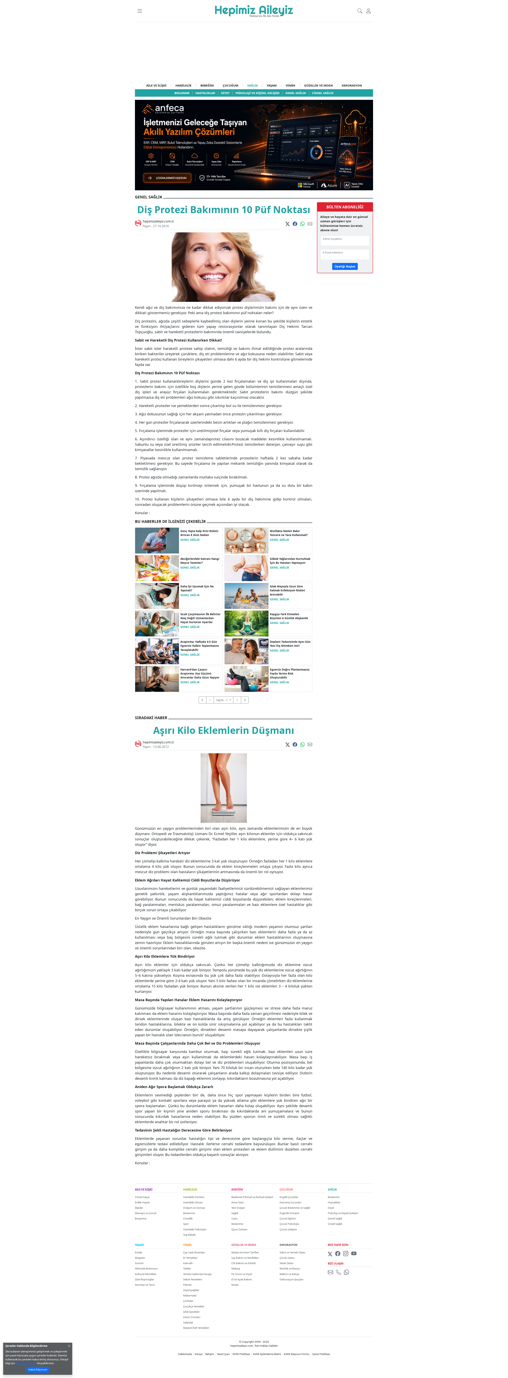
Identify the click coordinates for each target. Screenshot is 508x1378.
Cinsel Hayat (142, 1197)
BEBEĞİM (207, 85)
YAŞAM (272, 85)
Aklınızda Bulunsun (146, 1268)
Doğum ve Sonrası (194, 1208)
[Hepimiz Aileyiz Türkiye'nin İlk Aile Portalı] (254, 11)
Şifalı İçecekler (191, 1312)
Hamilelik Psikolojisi (194, 1229)
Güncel (139, 1263)
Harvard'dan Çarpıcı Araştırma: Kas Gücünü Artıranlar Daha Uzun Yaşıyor (199, 673)
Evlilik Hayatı (142, 1202)
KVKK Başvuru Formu (296, 1354)
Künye (198, 1354)
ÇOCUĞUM (230, 85)
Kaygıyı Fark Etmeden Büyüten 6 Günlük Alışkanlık (289, 616)
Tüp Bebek (189, 1235)
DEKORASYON (352, 85)
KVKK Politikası (241, 1354)
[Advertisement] (254, 52)
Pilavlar (187, 1285)
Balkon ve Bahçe (289, 1274)
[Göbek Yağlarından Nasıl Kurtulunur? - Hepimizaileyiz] (246, 568)
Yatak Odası (286, 1263)
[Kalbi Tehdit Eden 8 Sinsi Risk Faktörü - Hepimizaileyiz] (157, 540)
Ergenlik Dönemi (289, 1213)
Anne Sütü (237, 1202)
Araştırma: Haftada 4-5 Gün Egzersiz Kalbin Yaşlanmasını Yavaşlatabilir (199, 646)
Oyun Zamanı (239, 1229)
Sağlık (234, 1213)
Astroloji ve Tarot (145, 1285)
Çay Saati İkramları (194, 1252)
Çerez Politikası (321, 1354)
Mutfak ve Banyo (290, 1268)
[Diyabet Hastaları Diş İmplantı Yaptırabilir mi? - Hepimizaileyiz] (246, 651)
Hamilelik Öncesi (193, 1202)
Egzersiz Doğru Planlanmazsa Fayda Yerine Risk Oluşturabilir (289, 673)
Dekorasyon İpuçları (291, 1279)
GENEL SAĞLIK (190, 540)
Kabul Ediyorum (37, 1369)
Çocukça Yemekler (193, 1306)
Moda (234, 1285)
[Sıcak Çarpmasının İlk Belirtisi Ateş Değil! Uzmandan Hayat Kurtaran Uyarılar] (157, 623)
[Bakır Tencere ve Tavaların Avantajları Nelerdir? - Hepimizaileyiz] (246, 540)
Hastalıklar (334, 1202)
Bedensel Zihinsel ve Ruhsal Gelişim (252, 1197)
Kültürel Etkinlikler (145, 1274)
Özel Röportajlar (144, 1279)
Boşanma (140, 1218)
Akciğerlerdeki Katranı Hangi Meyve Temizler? (199, 561)
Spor (186, 1224)
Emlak (138, 1252)
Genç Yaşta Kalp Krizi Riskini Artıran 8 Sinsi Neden (199, 533)
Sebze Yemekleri (192, 1279)
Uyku (234, 1218)
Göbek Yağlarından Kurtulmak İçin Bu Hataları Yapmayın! (290, 561)
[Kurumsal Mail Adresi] (331, 1272)
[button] (139, 11)
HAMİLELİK (183, 85)
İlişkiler (139, 1208)
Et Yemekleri (190, 1258)
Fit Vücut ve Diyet (241, 1274)
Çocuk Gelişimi (288, 1229)
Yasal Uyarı (223, 1354)
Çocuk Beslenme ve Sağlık (295, 1208)
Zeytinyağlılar (191, 1290)
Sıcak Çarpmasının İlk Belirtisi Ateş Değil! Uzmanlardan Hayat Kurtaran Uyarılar (200, 618)
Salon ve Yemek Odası (292, 1252)
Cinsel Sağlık (335, 1224)
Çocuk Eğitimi (288, 1218)
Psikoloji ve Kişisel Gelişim (343, 1213)
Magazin (140, 1258)
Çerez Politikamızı (25, 1363)
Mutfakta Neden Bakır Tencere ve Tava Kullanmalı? (289, 533)
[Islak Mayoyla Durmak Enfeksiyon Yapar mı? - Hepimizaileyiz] (246, 596)
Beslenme (189, 1213)
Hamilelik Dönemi (193, 1197)
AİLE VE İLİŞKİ (156, 85)
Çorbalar (188, 1301)
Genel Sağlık (335, 1218)
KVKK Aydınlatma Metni (267, 1354)
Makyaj (235, 1268)
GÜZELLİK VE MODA (318, 85)
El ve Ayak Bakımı (241, 1279)
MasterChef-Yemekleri (196, 1328)
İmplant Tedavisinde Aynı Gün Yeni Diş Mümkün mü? (290, 644)
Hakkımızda (185, 1354)
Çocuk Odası (287, 1258)
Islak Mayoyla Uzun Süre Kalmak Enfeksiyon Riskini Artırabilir (287, 590)
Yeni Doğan (238, 1208)
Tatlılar (187, 1268)
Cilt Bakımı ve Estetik (243, 1263)
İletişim (209, 1354)
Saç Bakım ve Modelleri (245, 1258)
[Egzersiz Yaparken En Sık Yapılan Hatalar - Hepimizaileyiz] (246, 678)
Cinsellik (188, 1218)
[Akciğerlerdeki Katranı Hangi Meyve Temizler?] (157, 568)
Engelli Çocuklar (289, 1197)
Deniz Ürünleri (191, 1317)
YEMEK (290, 85)
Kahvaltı (188, 1263)
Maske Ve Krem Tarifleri (245, 1252)
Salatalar (188, 1322)
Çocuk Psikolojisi (289, 1224)
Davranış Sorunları (290, 1202)
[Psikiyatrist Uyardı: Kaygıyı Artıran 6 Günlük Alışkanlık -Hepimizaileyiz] (246, 623)
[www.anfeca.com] (254, 145)
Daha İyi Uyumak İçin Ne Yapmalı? (197, 588)
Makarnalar (190, 1295)
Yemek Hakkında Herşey (197, 1274)
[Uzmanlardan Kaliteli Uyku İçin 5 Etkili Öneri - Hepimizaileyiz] (157, 596)
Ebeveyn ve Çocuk (145, 1213)
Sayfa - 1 (222, 700)
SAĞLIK (252, 85)
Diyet (331, 1208)
